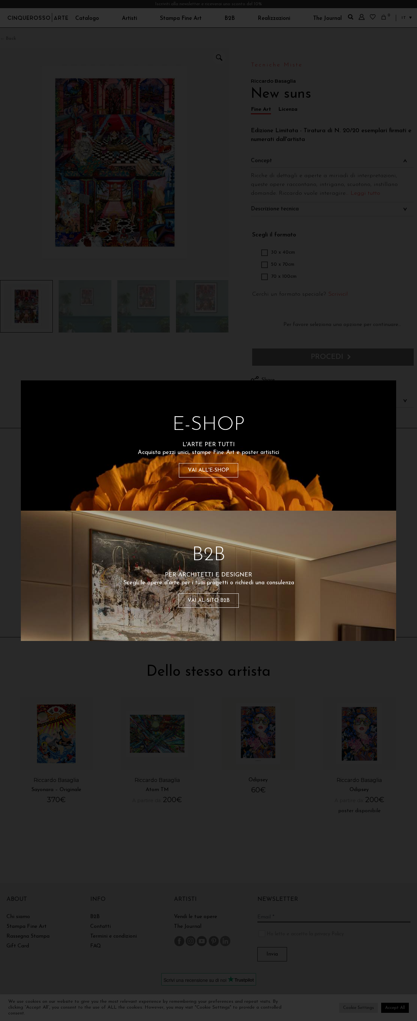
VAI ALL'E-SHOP (208, 470)
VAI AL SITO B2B (209, 600)
